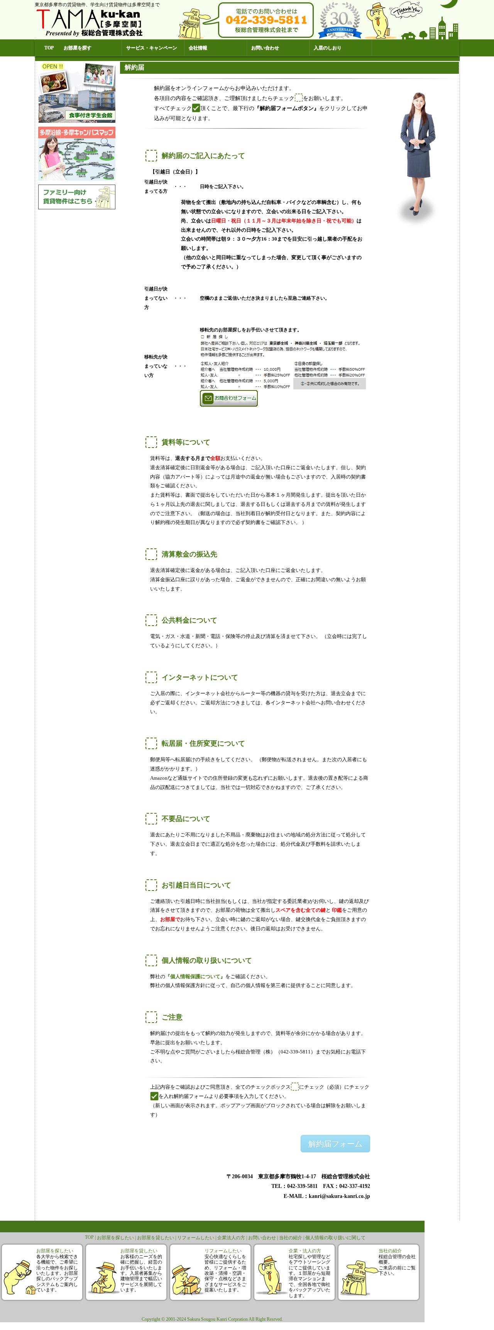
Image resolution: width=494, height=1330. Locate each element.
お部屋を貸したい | (157, 1237)
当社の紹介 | (292, 1237)
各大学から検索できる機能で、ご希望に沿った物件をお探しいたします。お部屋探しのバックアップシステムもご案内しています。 (57, 1273)
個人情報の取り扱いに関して (335, 1237)
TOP (49, 48)
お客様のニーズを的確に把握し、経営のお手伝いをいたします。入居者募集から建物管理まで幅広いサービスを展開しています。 (141, 1273)
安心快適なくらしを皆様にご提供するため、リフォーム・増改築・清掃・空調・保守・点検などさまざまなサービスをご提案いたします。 (225, 1273)
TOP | (91, 1237)
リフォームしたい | (197, 1237)
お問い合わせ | (263, 1237)
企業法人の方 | (232, 1237)
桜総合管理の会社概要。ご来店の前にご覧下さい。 (397, 1265)
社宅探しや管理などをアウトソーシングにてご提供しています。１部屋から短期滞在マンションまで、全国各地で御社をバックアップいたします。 (309, 1276)
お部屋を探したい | (117, 1237)
